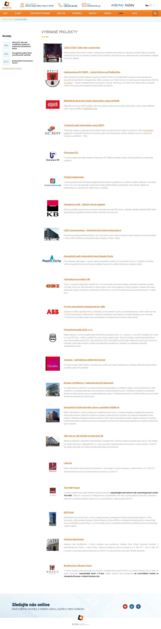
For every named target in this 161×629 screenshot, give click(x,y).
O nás (120, 13)
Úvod (5, 13)
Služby (18, 13)
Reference (77, 13)
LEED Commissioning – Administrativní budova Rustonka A (92, 230)
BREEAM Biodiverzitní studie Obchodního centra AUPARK (91, 101)
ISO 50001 (68, 83)
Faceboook (138, 606)
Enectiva (61, 13)
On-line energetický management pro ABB (84, 306)
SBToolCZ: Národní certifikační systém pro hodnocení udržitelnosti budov (21, 45)
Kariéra (107, 13)
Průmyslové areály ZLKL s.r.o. (78, 329)
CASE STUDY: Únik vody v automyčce (82, 47)
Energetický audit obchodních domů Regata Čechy (88, 256)
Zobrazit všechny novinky (11, 68)
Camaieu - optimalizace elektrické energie (84, 360)
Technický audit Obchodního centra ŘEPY (84, 125)
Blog (135, 13)
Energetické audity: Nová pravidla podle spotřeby (22, 54)
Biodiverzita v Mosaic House (78, 565)
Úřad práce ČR (71, 152)
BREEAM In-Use (90, 109)
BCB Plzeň (69, 512)
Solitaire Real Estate (74, 539)
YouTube (125, 606)
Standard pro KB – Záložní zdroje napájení (84, 204)
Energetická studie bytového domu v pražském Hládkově (91, 407)
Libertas (68, 463)
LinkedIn (131, 606)
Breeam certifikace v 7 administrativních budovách (88, 383)
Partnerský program (40, 13)
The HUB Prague (72, 487)
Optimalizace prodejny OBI (77, 279)
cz (150, 5)
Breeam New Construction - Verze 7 (23, 62)
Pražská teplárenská (74, 177)
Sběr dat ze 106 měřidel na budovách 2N (83, 436)
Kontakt (93, 13)
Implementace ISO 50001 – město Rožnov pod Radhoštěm (92, 72)
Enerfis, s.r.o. (84, 624)
